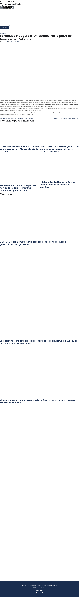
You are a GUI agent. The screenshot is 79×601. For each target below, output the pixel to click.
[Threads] (7, 7)
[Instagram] (4, 7)
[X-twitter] (10, 7)
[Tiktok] (13, 7)
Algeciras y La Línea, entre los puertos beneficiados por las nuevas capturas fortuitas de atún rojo (37, 401)
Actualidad (3, 25)
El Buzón (41, 25)
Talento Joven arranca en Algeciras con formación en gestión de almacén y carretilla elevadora (59, 149)
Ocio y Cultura (3, 33)
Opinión (34, 25)
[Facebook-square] (1, 7)
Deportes (28, 25)
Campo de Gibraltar (19, 25)
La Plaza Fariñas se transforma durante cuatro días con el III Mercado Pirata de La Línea (19, 149)
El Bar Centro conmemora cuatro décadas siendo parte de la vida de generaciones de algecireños (33, 243)
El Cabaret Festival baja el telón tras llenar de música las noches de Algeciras (57, 185)
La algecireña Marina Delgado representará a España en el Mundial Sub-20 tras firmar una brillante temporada (39, 342)
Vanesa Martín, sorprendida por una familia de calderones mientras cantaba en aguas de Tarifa (18, 188)
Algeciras (10, 25)
